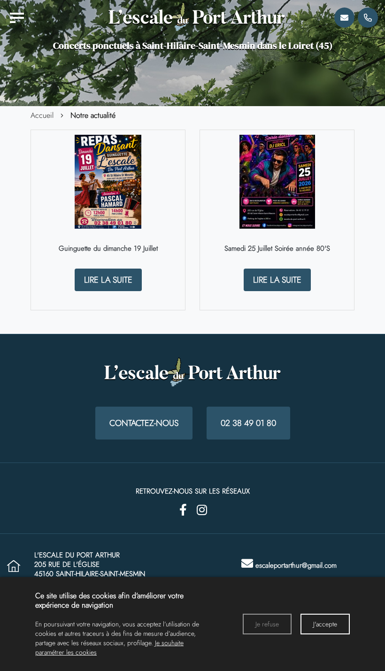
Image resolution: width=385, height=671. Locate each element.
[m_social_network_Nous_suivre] (183, 510)
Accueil (42, 115)
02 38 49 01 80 (248, 423)
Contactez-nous (143, 423)
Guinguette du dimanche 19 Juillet (108, 248)
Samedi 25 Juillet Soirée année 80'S (277, 248)
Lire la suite (108, 280)
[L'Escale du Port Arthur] (17, 18)
